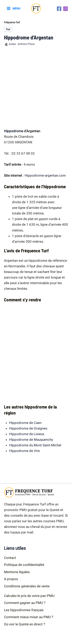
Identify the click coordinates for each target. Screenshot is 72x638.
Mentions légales (17, 572)
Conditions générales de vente (27, 586)
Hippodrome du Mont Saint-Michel (35, 445)
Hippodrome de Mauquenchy (31, 440)
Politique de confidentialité (24, 565)
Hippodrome (13, 131)
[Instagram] (65, 8)
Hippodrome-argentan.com (45, 175)
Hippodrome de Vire (24, 451)
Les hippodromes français (24, 610)
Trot (8, 29)
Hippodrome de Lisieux (26, 434)
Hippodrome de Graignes (28, 428)
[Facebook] (59, 8)
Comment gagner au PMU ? (24, 603)
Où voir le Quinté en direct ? (24, 624)
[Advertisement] (36, 87)
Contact (10, 558)
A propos (11, 579)
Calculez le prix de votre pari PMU (29, 596)
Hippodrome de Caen (25, 423)
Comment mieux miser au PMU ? (28, 617)
